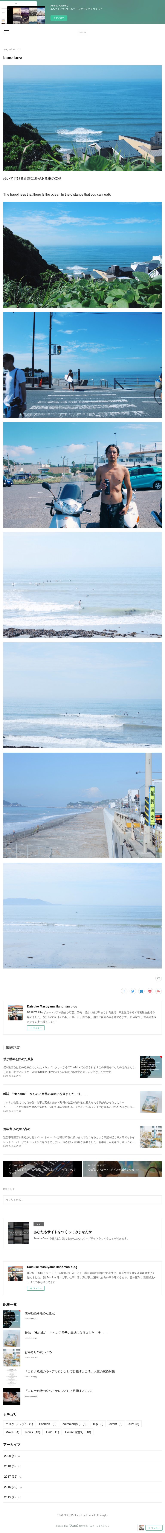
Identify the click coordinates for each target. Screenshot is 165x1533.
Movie (12, 1432)
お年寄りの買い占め (16, 1129)
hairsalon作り (75, 1424)
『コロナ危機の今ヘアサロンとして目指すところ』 (59, 1390)
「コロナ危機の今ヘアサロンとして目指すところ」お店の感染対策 (70, 1371)
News (32, 1432)
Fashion (48, 1424)
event (115, 1424)
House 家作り (78, 1432)
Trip (98, 1424)
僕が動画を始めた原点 (18, 1059)
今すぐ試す (58, 17)
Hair (52, 1432)
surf (133, 1424)
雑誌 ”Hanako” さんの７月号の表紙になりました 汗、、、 (46, 1094)
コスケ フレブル (19, 1424)
